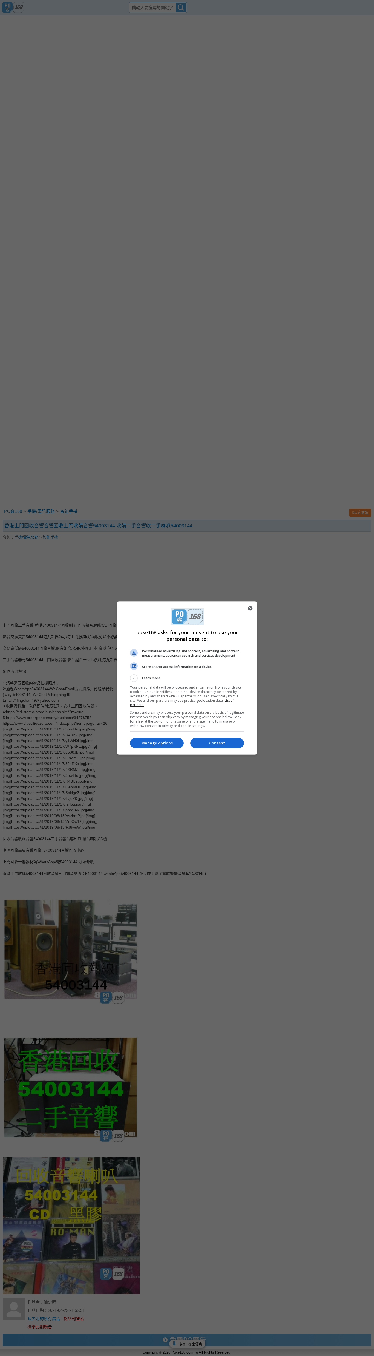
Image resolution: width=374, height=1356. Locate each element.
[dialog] (187, 678)
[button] (187, 678)
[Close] (250, 608)
